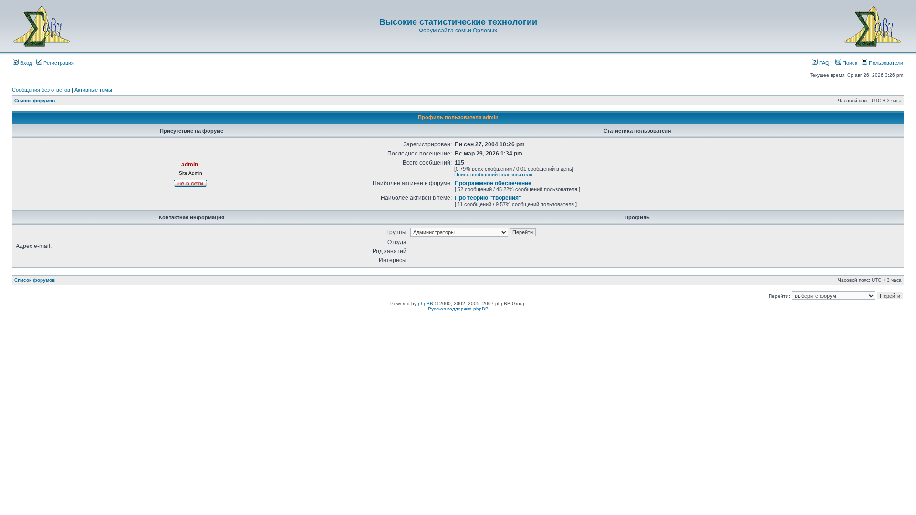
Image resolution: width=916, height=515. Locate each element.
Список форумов (34, 100)
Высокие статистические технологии (458, 22)
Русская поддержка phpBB (458, 308)
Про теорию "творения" (488, 198)
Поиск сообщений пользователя (493, 174)
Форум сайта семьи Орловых (458, 30)
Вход (25, 63)
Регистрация (58, 63)
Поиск (849, 63)
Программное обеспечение (493, 183)
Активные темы (93, 90)
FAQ (824, 63)
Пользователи (885, 63)
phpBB (425, 303)
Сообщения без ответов (41, 90)
